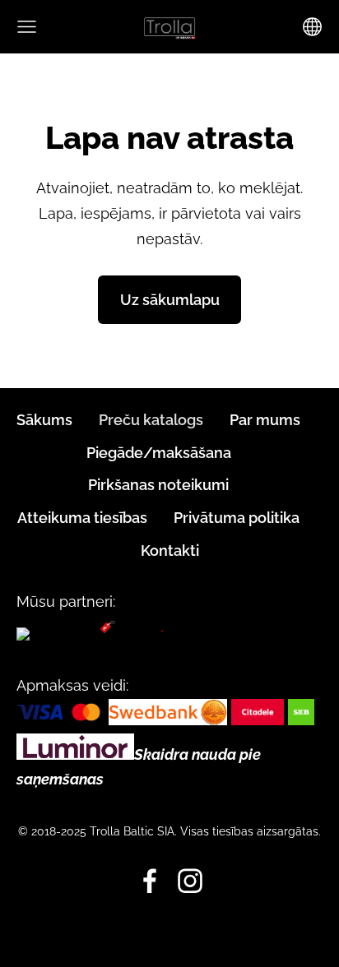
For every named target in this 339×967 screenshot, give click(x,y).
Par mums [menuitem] (265, 419)
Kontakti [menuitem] (170, 550)
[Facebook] (150, 881)
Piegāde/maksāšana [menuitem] (158, 452)
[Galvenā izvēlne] (26, 26)
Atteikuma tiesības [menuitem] (82, 517)
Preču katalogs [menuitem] (151, 419)
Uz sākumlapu (170, 299)
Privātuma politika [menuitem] (237, 517)
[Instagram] (190, 881)
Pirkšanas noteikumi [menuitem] (158, 484)
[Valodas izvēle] (312, 26)
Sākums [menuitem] (44, 419)
